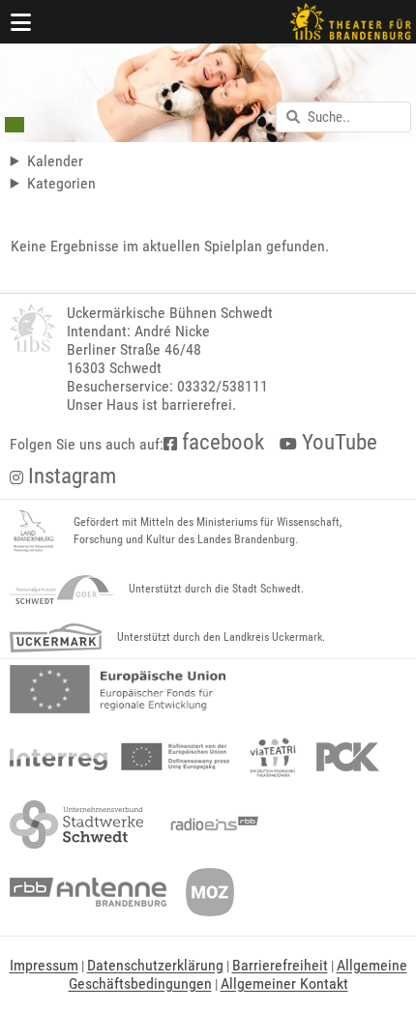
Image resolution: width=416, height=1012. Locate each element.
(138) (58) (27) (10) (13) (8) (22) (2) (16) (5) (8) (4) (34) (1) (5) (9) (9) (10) (113, 183)
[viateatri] (273, 757)
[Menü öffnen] (21, 21)
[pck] (347, 756)
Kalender (55, 161)
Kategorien (61, 183)
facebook (220, 442)
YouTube (337, 442)
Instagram (69, 476)
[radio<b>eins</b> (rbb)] (210, 824)
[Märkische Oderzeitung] (210, 892)
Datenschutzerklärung (155, 965)
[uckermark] (56, 637)
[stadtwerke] (76, 824)
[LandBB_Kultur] (34, 531)
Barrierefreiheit (280, 965)
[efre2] (117, 689)
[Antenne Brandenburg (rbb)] (88, 892)
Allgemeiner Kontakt (284, 983)
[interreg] (119, 756)
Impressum (44, 965)
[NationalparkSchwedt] (61, 589)
